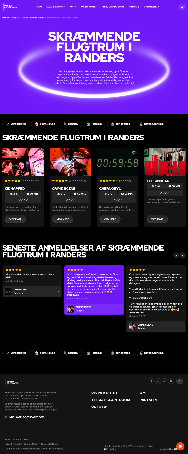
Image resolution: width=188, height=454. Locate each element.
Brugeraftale (56, 448)
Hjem (39, 7)
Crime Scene (63, 188)
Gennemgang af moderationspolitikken (26, 448)
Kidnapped (15, 188)
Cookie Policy (31, 443)
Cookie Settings (49, 443)
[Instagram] (158, 381)
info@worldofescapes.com (26, 417)
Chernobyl (110, 188)
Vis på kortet (89, 7)
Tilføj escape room (112, 7)
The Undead (158, 181)
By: (150, 6)
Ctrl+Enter (109, 448)
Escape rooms (54, 6)
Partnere (134, 7)
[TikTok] (164, 381)
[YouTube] (171, 381)
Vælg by (99, 407)
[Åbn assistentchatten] (180, 446)
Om (72, 6)
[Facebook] (152, 381)
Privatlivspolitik (13, 443)
